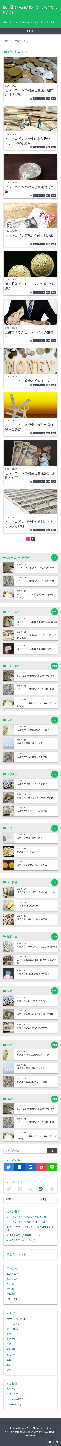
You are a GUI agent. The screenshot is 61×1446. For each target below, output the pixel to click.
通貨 (8, 1364)
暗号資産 (10, 1349)
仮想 (8, 1334)
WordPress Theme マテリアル (36, 1428)
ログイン (10, 1389)
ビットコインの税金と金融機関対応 (34, 648)
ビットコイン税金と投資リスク (27, 381)
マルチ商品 (12, 1329)
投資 (8, 1344)
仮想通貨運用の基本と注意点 (31, 743)
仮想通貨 (10, 1339)
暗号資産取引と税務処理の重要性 (33, 973)
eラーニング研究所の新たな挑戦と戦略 (35, 581)
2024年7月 (11, 1289)
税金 (48, 99)
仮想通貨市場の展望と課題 (30, 838)
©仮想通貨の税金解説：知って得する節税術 (26, 1432)
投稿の (12, 1394)
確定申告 (10, 1354)
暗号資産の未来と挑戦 (27, 906)
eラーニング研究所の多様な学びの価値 (35, 567)
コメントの (14, 1399)
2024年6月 (11, 1294)
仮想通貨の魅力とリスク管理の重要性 (35, 797)
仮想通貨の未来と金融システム (32, 865)
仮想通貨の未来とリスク (29, 851)
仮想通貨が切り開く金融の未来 (32, 811)
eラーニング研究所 (16, 1318)
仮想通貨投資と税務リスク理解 (32, 757)
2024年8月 (11, 1284)
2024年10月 (12, 1273)
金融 (53, 99)
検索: (9, 1199)
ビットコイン (39, 99)
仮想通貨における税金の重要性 (32, 784)
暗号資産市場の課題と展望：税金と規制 (36, 892)
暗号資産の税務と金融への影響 (32, 919)
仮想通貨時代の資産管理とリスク (33, 730)
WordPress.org (13, 1404)
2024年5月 (11, 1299)
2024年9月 (11, 1279)
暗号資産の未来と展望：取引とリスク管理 (37, 946)
